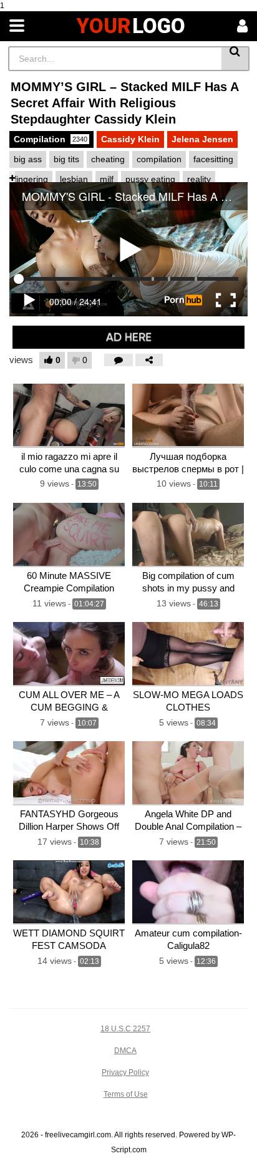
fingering (31, 179)
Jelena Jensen (202, 139)
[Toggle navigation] (16, 26)
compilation (159, 159)
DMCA (125, 1050)
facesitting (213, 159)
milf (107, 179)
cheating (108, 159)
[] (235, 58)
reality (199, 179)
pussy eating (150, 179)
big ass (28, 159)
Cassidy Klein (130, 139)
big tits (66, 159)
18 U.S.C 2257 (125, 1028)
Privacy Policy (125, 1072)
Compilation (50, 139)
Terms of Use (126, 1094)
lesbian (74, 179)
